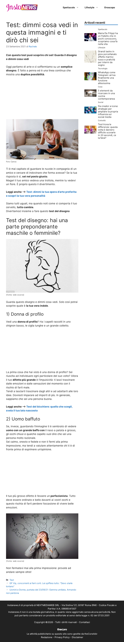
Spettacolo (69, 7)
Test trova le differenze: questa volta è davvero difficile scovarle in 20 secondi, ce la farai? (107, 131)
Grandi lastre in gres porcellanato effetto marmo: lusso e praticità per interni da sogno (107, 58)
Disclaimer (77, 637)
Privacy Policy (62, 637)
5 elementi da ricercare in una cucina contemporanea (106, 94)
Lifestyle (89, 7)
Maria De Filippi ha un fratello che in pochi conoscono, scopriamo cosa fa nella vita (108, 38)
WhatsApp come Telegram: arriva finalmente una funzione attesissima (106, 78)
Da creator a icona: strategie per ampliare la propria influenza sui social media (108, 111)
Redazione (46, 637)
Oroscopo (109, 7)
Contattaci (84, 622)
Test (12, 580)
